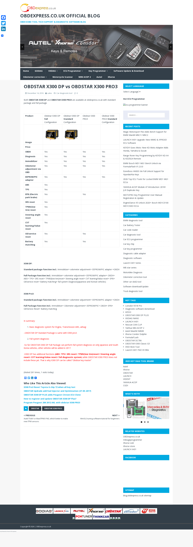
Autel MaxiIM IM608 (134, 331)
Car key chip (128, 244)
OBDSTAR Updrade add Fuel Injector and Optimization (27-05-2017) (57, 391)
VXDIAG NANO (132, 318)
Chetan (8, 531)
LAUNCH (127, 376)
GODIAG (39, 71)
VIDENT (126, 379)
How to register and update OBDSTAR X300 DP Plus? (50, 398)
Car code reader (130, 229)
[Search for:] (146, 115)
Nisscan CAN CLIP (133, 324)
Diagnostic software (132, 258)
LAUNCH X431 (131, 321)
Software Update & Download (129, 71)
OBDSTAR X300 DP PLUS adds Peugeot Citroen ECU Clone (52, 394)
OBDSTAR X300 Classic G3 (137, 343)
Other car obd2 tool (132, 281)
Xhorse (111, 77)
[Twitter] (3, 23)
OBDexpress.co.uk (131, 436)
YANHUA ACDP (130, 382)
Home (26, 71)
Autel (99, 77)
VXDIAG (52, 71)
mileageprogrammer (132, 439)
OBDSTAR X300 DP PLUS (137, 315)
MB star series (129, 267)
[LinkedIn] (3, 29)
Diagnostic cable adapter (134, 253)
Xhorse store (129, 446)
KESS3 (128, 312)
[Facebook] (3, 17)
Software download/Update (135, 286)
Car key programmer (132, 248)
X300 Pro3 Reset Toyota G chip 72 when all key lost (49, 387)
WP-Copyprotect (13, 531)
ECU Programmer (72, 71)
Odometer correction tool (135, 277)
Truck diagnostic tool (132, 291)
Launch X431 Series (132, 263)
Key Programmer (97, 71)
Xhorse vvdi (128, 443)
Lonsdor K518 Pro (133, 305)
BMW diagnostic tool (132, 220)
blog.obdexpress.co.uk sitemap (137, 495)
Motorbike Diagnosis (132, 272)
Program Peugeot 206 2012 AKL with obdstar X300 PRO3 (52, 402)
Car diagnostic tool (64, 93)
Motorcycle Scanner (63, 77)
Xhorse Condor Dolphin (136, 334)
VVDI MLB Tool (132, 346)
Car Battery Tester (131, 225)
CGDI (125, 385)
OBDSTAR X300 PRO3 (53, 408)
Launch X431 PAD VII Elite (137, 350)
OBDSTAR (35, 408)
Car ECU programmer (133, 239)
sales (49, 93)
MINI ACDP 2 (85, 77)
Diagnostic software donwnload (140, 308)
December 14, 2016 (35, 93)
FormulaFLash (131, 337)
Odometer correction (34, 77)
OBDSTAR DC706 (133, 340)
